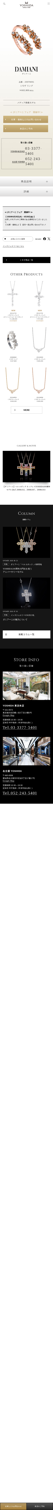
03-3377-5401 (33, 151)
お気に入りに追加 (18, 239)
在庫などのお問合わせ (13, 1506)
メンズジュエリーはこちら (13, 246)
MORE (27, 410)
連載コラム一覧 (26, 634)
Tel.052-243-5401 (20, 792)
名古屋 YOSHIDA (18, 162)
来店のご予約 (26, 129)
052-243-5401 (33, 161)
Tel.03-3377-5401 (20, 727)
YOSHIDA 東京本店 (17, 151)
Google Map (8, 715)
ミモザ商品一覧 (26, 260)
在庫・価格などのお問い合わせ (26, 119)
